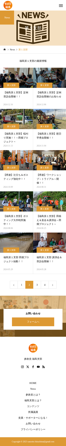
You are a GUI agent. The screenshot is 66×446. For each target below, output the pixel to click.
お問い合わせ (33, 423)
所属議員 (33, 412)
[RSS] (43, 366)
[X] (28, 366)
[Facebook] (33, 366)
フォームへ (33, 321)
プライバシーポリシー (33, 429)
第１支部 (11, 85)
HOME (33, 383)
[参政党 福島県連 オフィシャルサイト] (8, 5)
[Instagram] (22, 366)
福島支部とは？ (33, 400)
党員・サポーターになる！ (33, 418)
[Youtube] (38, 366)
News (33, 389)
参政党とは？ (33, 394)
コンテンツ (33, 406)
